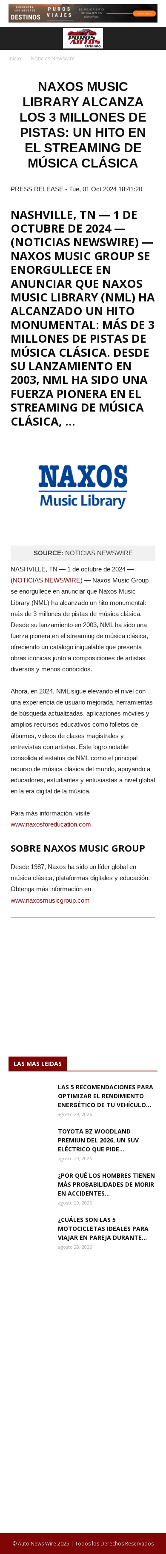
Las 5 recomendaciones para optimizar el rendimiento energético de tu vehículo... (105, 1096)
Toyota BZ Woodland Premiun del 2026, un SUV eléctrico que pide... (98, 1140)
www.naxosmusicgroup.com (50, 900)
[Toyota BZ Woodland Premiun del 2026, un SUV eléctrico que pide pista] (30, 1141)
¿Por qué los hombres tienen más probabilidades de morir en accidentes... (106, 1184)
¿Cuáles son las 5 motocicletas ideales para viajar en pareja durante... (103, 1228)
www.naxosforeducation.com (51, 824)
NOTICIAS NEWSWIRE (46, 580)
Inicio (15, 58)
